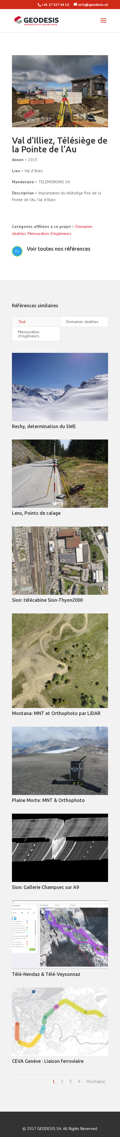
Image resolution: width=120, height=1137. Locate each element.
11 (75, 121)
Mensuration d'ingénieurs (49, 233)
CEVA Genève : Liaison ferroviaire (48, 1061)
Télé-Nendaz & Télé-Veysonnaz (46, 974)
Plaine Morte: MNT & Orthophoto (48, 800)
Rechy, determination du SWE (44, 426)
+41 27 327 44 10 (55, 4)
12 (80, 121)
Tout (22, 321)
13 (85, 121)
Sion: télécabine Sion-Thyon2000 (47, 600)
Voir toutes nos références (59, 249)
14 (90, 121)
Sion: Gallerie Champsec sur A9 (45, 887)
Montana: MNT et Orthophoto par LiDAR (56, 713)
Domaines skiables (82, 321)
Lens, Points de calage (36, 513)
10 (70, 121)
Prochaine (95, 1081)
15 (95, 121)
